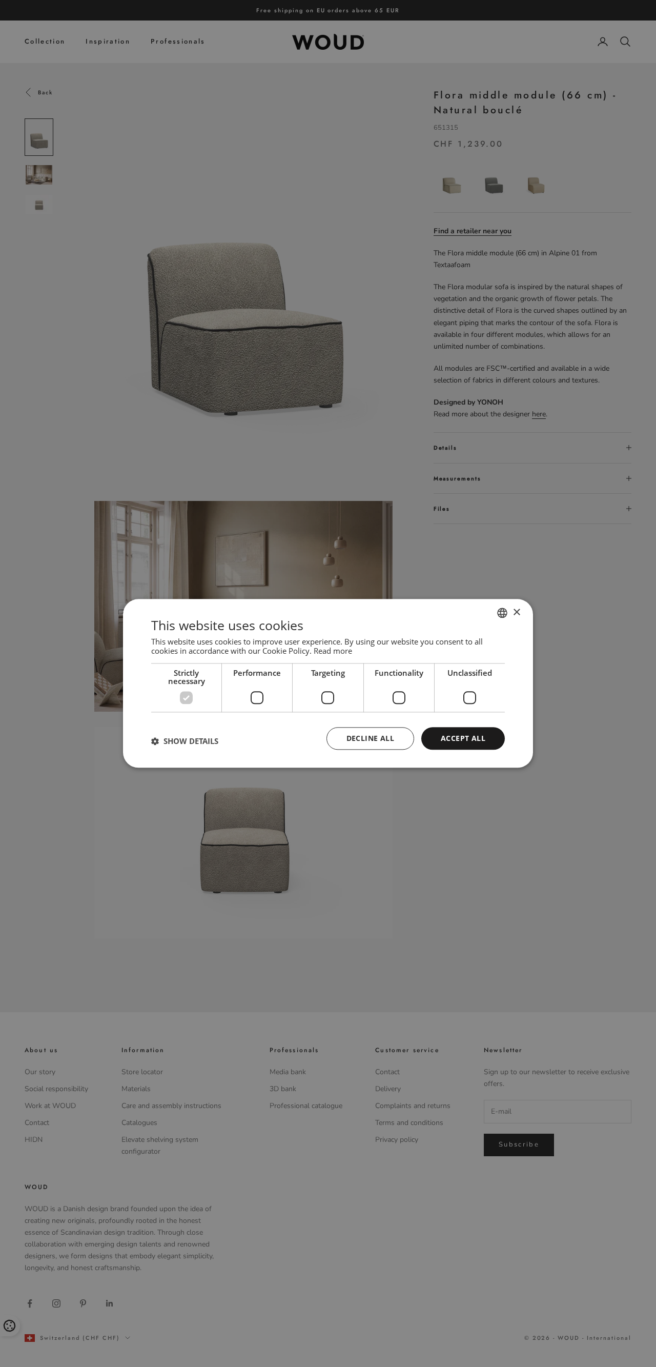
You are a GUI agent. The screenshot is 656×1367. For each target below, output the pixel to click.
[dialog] (328, 683)
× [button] (516, 612)
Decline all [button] (370, 738)
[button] (184, 741)
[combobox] (502, 613)
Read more (333, 651)
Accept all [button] (463, 738)
